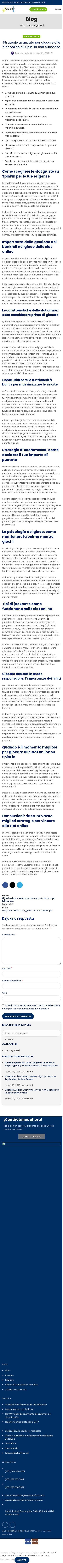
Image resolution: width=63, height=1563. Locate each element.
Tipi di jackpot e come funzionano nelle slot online (30, 140)
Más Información (7, 1560)
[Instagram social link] (59, 2)
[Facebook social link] (55, 2)
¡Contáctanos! (38, 9)
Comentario (9, 934)
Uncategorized (36, 25)
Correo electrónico (12, 980)
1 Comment (27, 1071)
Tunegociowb (22, 53)
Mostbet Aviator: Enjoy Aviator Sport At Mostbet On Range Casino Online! (32, 1091)
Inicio (21, 25)
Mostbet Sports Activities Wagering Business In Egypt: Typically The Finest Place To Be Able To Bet (31, 1064)
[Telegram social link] (20, 885)
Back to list (7, 904)
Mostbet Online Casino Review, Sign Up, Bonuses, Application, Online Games (30, 1078)
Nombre (7, 968)
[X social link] (12, 885)
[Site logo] (8, 9)
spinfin (19, 67)
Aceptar (22, 1560)
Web (4, 992)
